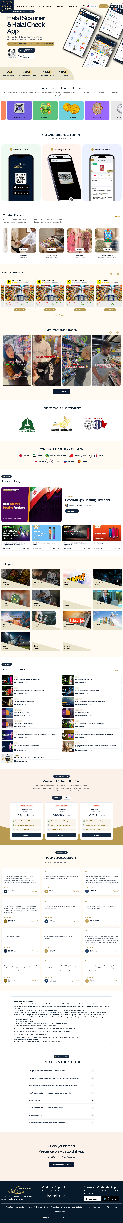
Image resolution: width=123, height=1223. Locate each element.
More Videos (61, 392)
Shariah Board (45, 6)
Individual (57, 797)
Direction (18, 310)
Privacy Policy (112, 1207)
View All (117, 670)
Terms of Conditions (61, 1212)
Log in (104, 6)
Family (67, 797)
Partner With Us (72, 6)
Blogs (46, 1207)
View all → (117, 216)
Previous (110, 274)
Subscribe (38, 1207)
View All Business (61, 315)
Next (117, 274)
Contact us (55, 1207)
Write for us (65, 1207)
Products (32, 6)
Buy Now (25, 835)
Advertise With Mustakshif (61, 1164)
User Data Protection (97, 1207)
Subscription (58, 6)
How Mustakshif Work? (23, 1207)
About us (9, 1207)
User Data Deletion (79, 1207)
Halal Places (21, 6)
